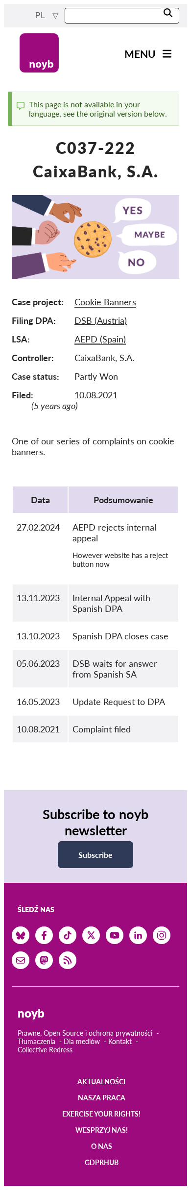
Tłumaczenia (36, 1041)
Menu (140, 54)
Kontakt (120, 1041)
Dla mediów (82, 1041)
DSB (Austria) (100, 320)
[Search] (168, 13)
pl (41, 15)
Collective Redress (45, 1049)
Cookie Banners (105, 301)
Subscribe (95, 854)
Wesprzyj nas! (101, 1130)
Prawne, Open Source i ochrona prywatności (85, 1033)
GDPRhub (102, 1162)
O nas (101, 1146)
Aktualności (101, 1081)
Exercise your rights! (101, 1114)
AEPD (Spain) (100, 339)
